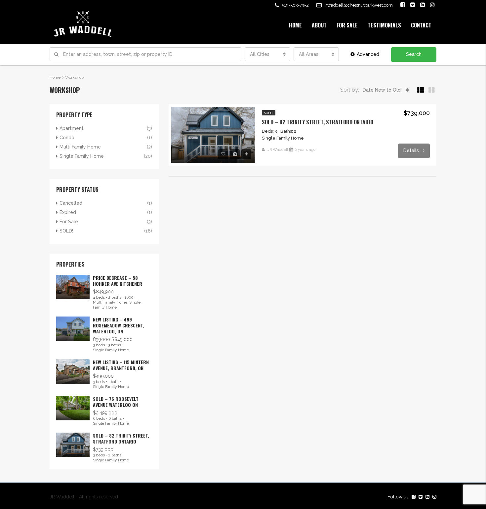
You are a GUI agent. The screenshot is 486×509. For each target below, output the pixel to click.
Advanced (368, 54)
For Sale (347, 25)
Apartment (72, 128)
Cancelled (71, 203)
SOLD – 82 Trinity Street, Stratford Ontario (317, 122)
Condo (67, 137)
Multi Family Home (80, 146)
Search (414, 54)
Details (411, 150)
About (319, 25)
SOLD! (268, 113)
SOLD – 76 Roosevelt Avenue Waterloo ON (116, 401)
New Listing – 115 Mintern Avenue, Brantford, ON (121, 365)
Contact (421, 25)
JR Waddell (277, 149)
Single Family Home (82, 156)
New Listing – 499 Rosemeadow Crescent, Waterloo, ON (118, 325)
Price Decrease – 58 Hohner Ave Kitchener (117, 280)
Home (295, 25)
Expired (68, 212)
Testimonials (384, 25)
